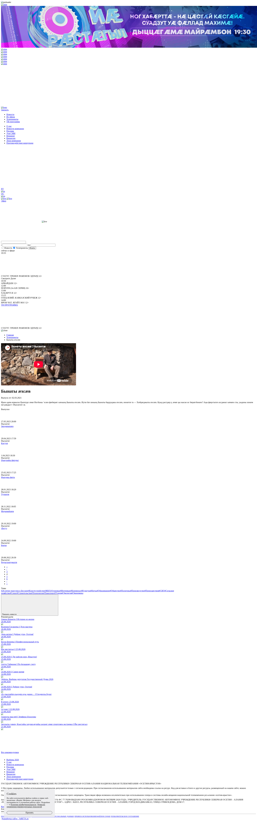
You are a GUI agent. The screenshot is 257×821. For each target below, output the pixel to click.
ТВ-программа (13, 122)
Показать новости (9, 614)
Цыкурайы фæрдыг (10, 460)
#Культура (85, 591)
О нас (9, 126)
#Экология (67, 593)
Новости (10, 114)
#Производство (137, 591)
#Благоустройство (36, 591)
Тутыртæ (5, 494)
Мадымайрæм (7, 511)
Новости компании (15, 128)
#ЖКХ (48, 591)
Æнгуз (4, 528)
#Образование (103, 591)
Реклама (10, 131)
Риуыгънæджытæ (9, 562)
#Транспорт (49, 593)
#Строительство (24, 593)
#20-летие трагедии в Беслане (14, 591)
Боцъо (4, 545)
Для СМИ (10, 133)
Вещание (10, 136)
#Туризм (58, 593)
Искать (32, 248)
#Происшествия (151, 591)
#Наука (93, 591)
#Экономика (77, 593)
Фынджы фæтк (8, 477)
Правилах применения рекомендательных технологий (26, 806)
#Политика (125, 591)
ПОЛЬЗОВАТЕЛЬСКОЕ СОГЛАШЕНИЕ (125, 816)
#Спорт (13, 593)
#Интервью (65, 591)
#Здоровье (55, 591)
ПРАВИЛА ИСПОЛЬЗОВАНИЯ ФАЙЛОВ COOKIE (92, 816)
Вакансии (10, 138)
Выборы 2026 (12, 760)
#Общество (115, 591)
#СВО (162, 591)
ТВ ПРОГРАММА (9, 305)
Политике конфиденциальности (23, 805)
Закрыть (5, 110)
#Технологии (38, 593)
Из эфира (10, 117)
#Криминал (76, 591)
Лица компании (13, 141)
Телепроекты (12, 119)
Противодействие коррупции (19, 143)
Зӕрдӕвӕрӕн (7, 426)
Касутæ (4, 443)
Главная (10, 335)
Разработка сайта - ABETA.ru (15, 819)
